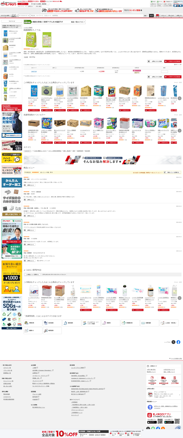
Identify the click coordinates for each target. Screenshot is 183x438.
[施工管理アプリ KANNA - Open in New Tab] (12, 243)
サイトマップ (75, 415)
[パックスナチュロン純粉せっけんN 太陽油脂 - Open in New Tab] (47, 91)
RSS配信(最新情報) (8, 399)
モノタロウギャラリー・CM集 (41, 386)
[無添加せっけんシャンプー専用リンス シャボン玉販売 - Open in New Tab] (124, 291)
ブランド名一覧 (7, 370)
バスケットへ (35, 110)
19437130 (34, 71)
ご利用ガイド (153, 366)
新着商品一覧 (7, 373)
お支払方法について (169, 369)
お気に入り (179, 15)
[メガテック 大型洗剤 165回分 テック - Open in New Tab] (47, 123)
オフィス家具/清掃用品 (55, 151)
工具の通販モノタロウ (40, 151)
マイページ (21, 6)
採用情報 (33, 391)
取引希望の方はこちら (39, 407)
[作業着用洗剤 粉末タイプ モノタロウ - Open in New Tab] (47, 291)
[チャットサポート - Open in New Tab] (160, 3)
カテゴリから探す (5, 15)
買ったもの (171, 15)
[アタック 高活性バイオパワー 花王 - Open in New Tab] (150, 123)
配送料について (151, 372)
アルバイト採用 (37, 394)
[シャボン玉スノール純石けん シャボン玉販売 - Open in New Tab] (86, 291)
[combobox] (86, 16)
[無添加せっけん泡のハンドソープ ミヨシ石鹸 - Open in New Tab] (176, 291)
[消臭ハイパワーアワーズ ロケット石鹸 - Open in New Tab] (163, 123)
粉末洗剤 (87, 151)
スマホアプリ (7, 397)
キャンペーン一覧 (8, 381)
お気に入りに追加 (157, 61)
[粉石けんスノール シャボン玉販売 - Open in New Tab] (34, 91)
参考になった (31, 185)
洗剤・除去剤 (67, 151)
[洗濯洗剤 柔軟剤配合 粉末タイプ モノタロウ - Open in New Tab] (124, 123)
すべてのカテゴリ (23, 15)
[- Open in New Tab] (152, 380)
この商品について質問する (32, 274)
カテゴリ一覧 (7, 367)
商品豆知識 (6, 394)
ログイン (23, 3)
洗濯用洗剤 (80, 151)
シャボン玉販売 (28, 27)
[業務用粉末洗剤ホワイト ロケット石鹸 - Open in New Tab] (150, 91)
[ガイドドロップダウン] (168, 5)
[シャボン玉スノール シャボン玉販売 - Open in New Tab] (163, 91)
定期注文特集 (7, 383)
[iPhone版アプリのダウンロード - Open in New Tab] (155, 421)
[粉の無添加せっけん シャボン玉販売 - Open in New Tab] (176, 91)
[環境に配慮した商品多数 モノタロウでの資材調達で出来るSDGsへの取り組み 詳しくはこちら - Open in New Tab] (12, 329)
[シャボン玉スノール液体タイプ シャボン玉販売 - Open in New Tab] (60, 91)
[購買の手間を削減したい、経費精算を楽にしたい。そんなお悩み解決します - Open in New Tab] (102, 160)
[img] (9, 3)
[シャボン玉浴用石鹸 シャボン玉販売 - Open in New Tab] (137, 291)
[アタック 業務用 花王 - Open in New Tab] (98, 91)
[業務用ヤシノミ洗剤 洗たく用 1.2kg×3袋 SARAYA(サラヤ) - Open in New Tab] (124, 91)
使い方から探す (7, 386)
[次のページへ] (179, 98)
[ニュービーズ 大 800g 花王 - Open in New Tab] (137, 123)
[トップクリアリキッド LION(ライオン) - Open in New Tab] (34, 291)
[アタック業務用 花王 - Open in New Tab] (73, 123)
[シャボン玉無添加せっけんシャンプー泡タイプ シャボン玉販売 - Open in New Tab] (98, 291)
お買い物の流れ (151, 369)
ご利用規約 (74, 402)
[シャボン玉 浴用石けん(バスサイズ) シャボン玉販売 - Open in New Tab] (111, 291)
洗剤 (74, 151)
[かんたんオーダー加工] (12, 216)
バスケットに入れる (174, 61)
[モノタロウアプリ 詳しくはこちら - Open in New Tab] (163, 415)
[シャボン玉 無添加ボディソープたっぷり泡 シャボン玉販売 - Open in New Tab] (73, 291)
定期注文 (30, 6)
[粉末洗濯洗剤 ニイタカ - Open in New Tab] (86, 91)
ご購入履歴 (38, 6)
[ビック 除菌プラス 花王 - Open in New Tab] (98, 123)
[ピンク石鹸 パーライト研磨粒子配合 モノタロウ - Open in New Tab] (60, 291)
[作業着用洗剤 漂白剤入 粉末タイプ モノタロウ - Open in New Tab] (34, 123)
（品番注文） (14, 15)
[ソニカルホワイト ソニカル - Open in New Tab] (86, 123)
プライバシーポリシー (77, 410)
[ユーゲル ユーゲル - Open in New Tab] (137, 91)
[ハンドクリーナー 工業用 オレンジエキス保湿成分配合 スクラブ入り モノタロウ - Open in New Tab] (150, 291)
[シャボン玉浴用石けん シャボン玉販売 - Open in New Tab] (163, 291)
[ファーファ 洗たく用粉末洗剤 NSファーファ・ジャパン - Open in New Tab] (111, 123)
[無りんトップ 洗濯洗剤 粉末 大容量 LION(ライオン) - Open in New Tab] (111, 91)
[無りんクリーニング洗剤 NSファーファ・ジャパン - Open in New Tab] (60, 123)
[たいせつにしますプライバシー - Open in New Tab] (178, 429)
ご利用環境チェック (76, 412)
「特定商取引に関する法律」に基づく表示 (83, 404)
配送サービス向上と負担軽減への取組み (44, 383)
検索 (151, 15)
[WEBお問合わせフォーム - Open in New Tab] (153, 3)
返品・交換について (169, 372)
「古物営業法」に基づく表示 (79, 407)
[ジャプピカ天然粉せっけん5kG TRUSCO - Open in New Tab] (73, 91)
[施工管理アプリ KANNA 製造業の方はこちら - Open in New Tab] (12, 258)
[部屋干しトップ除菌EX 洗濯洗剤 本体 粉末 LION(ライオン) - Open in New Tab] (176, 123)
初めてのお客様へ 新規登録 (39, 3)
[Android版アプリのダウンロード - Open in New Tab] (172, 421)
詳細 (145, 15)
